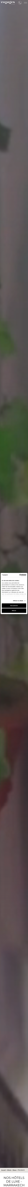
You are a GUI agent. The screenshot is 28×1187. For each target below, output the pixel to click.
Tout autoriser (14, 605)
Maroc (14, 1170)
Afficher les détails (18, 600)
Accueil (3, 1170)
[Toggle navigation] (25, 2)
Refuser (14, 610)
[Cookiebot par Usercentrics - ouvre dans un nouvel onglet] (19, 575)
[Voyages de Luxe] (8, 3)
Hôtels (9, 1170)
